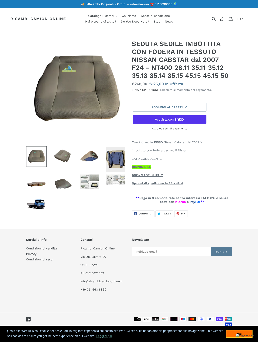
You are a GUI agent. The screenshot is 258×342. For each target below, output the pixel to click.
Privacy (31, 254)
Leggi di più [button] (104, 336)
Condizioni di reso (39, 259)
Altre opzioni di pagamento (169, 128)
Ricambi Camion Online (38, 18)
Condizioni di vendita (41, 248)
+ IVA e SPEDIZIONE (145, 90)
